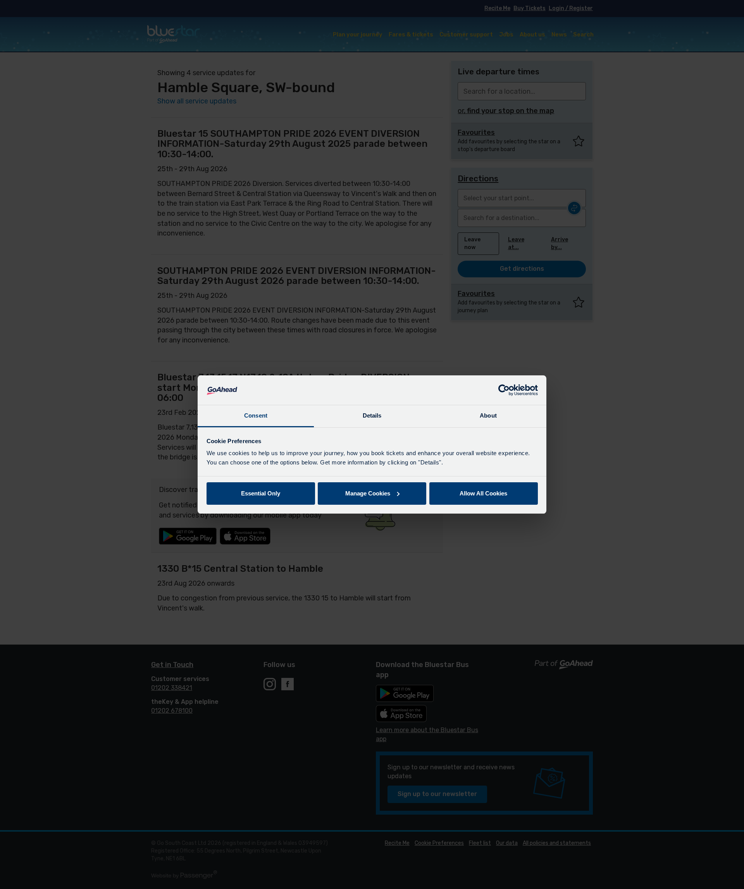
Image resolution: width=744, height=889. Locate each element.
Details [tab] (372, 415)
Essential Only (260, 493)
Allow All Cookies (483, 493)
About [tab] (488, 415)
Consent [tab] (255, 415)
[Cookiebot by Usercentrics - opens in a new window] (504, 390)
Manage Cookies (367, 493)
